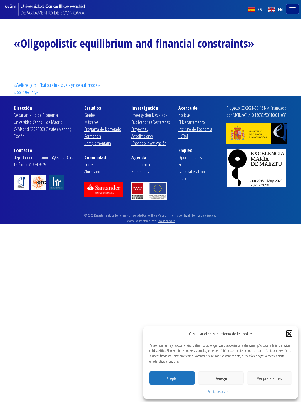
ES (259, 9)
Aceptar (172, 378)
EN (280, 9)
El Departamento (191, 122)
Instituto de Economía (195, 129)
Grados (89, 115)
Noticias (184, 115)
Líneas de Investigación (148, 143)
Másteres (91, 122)
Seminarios (140, 171)
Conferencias (141, 164)
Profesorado (93, 164)
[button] (289, 334)
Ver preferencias (269, 378)
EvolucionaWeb (166, 221)
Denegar (221, 378)
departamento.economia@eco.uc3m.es (44, 157)
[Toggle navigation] (293, 8)
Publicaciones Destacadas (150, 122)
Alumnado (92, 171)
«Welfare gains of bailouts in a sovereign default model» (57, 85)
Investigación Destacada (149, 115)
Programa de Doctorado (102, 129)
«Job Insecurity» (26, 92)
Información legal (179, 215)
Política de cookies (218, 391)
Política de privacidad (204, 215)
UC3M (183, 136)
